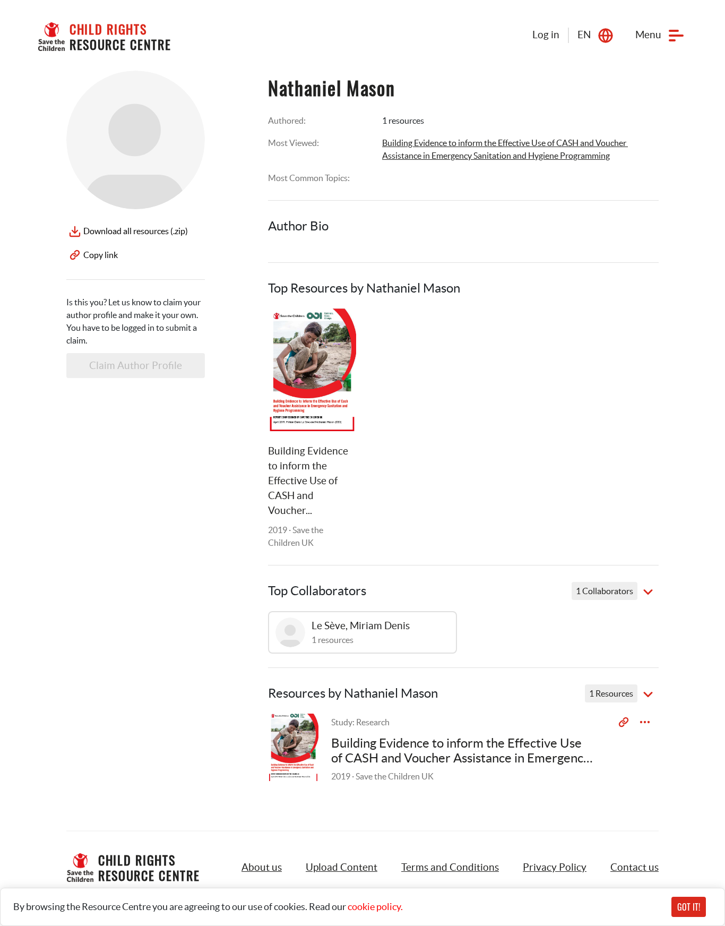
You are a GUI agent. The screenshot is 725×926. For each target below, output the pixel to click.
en (584, 34)
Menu (648, 34)
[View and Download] (644, 722)
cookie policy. (375, 906)
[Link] (334, 329)
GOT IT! (688, 907)
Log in (545, 34)
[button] (341, 867)
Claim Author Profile (135, 365)
